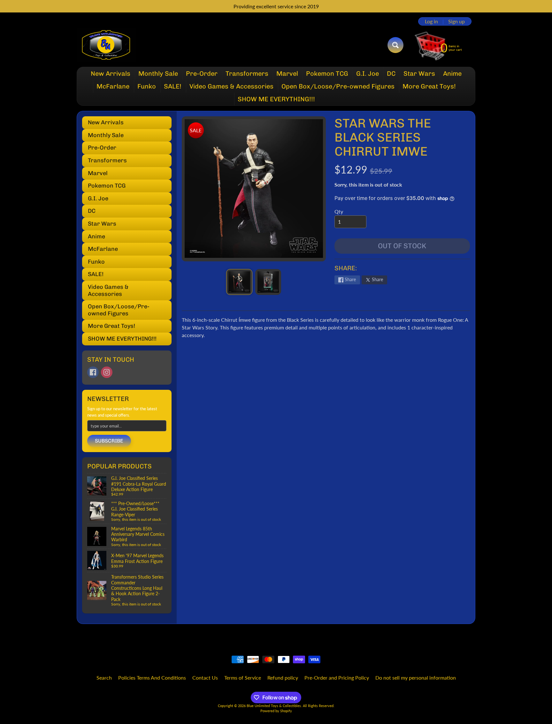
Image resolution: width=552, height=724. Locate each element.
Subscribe (109, 441)
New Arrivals (110, 73)
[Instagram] (106, 372)
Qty (338, 211)
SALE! (172, 86)
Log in (431, 21)
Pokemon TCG (327, 73)
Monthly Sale (158, 73)
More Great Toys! (429, 86)
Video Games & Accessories (231, 86)
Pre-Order (202, 73)
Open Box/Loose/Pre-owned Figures (338, 86)
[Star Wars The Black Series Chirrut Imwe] (239, 282)
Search (104, 677)
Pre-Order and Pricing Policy (336, 677)
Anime (452, 73)
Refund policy (282, 677)
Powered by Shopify (276, 711)
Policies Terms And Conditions (152, 677)
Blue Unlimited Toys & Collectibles (274, 706)
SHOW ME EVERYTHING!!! (276, 99)
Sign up (456, 21)
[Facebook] (93, 372)
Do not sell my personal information (415, 677)
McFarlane (112, 86)
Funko (146, 86)
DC (391, 73)
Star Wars (419, 73)
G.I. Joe (367, 73)
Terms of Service (242, 677)
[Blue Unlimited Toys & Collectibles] (106, 45)
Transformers (247, 73)
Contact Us (205, 677)
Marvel (287, 73)
